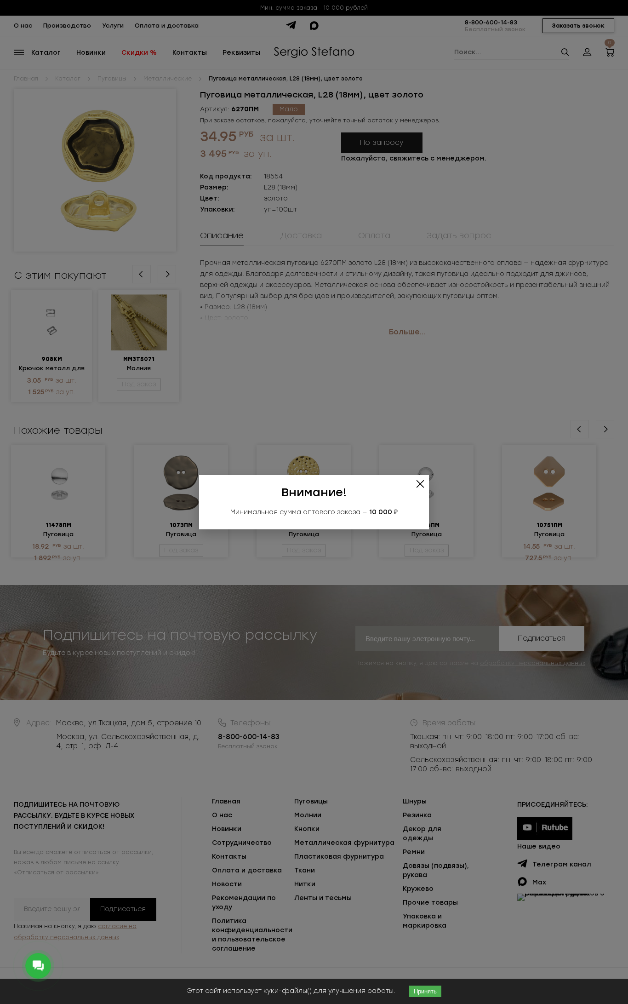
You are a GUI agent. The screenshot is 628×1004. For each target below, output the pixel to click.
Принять (425, 991)
